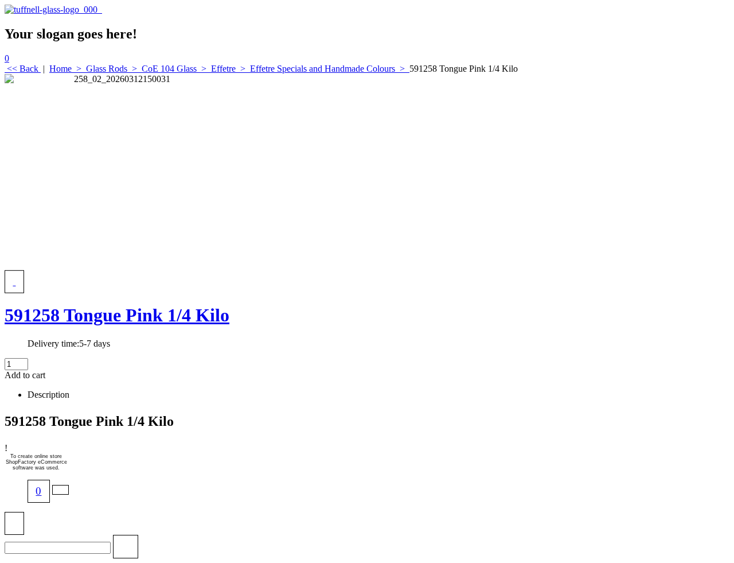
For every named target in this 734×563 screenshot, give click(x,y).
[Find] (125, 548)
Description (48, 394)
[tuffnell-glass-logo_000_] (53, 9)
